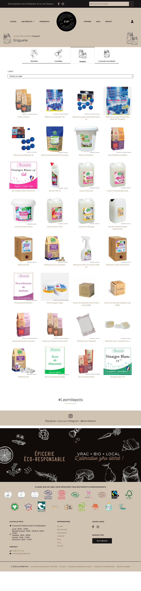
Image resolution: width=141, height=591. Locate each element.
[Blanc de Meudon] (86, 139)
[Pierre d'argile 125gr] (55, 287)
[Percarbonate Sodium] (23, 287)
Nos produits (26, 21)
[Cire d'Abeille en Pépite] (118, 139)
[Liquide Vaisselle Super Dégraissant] (118, 211)
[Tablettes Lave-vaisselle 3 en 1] (118, 325)
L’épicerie (87, 21)
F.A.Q (59, 543)
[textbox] (70, 76)
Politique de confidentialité (104, 567)
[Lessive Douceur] (86, 175)
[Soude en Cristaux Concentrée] (55, 325)
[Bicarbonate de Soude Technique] (55, 139)
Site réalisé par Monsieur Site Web (44, 567)
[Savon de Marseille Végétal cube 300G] (118, 287)
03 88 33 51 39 (18, 551)
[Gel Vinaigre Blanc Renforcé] (23, 175)
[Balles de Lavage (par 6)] (23, 139)
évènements (44, 21)
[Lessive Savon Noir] (55, 211)
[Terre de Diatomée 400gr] (55, 361)
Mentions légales (123, 567)
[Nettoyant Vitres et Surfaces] (118, 249)
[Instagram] (63, 4)
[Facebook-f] (59, 4)
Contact (108, 21)
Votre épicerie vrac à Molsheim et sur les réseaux (30, 4)
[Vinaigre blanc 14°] (118, 361)
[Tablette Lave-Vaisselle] (86, 325)
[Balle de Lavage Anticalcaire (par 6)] (86, 101)
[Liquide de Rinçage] (86, 211)
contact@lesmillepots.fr (21, 554)
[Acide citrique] (23, 101)
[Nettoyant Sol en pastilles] (55, 249)
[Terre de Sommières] (86, 361)
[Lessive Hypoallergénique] (118, 175)
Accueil (13, 21)
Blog (98, 21)
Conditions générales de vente (79, 567)
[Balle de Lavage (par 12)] (55, 101)
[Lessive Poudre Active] (23, 211)
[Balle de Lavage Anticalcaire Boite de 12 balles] (118, 101)
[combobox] (70, 76)
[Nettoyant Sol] (23, 249)
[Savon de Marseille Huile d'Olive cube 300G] (86, 287)
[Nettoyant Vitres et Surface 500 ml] (86, 249)
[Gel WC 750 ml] (55, 175)
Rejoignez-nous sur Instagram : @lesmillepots (70, 420)
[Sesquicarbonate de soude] (23, 325)
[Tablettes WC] (23, 361)
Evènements (62, 533)
